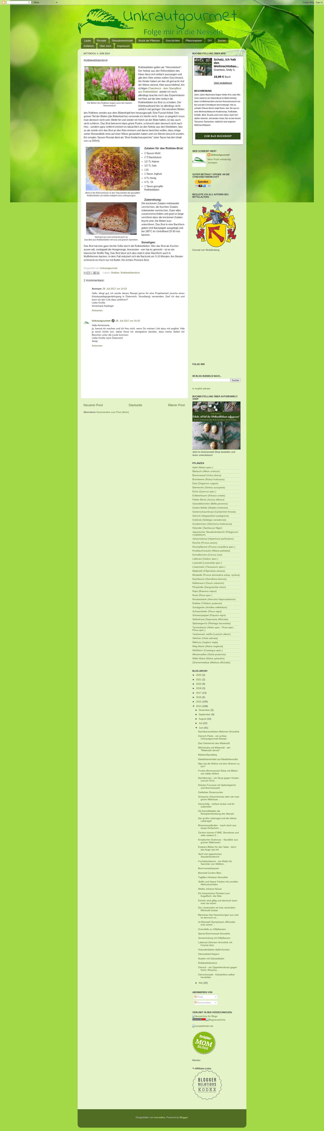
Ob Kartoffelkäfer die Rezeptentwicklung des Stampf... (217, 812)
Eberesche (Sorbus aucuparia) (208, 487)
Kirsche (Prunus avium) (204, 543)
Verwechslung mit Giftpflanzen (214, 938)
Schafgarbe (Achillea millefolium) (209, 607)
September (205, 714)
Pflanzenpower (194, 40)
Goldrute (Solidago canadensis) (209, 520)
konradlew (159, 1117)
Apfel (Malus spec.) (202, 467)
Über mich (105, 46)
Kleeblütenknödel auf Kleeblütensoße (218, 759)
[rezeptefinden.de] (202, 1026)
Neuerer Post (93, 405)
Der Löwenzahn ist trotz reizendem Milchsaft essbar (216, 909)
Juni (201, 728)
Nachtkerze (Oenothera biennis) (209, 579)
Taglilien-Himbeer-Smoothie (213, 877)
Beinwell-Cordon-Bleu (209, 873)
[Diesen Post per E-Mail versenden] (85, 273)
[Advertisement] (216, 307)
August (203, 719)
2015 (199, 701)
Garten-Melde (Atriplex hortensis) (210, 507)
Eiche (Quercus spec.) (204, 491)
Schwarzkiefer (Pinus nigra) (207, 611)
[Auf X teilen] (91, 273)
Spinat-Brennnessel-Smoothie (214, 933)
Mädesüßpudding (207, 754)
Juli (201, 723)
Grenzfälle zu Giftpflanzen (212, 929)
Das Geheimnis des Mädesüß (214, 743)
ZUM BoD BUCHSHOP (218, 136)
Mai (201, 983)
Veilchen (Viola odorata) (205, 638)
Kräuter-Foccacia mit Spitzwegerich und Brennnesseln (217, 786)
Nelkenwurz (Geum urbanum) (208, 583)
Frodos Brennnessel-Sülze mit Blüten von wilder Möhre (218, 772)
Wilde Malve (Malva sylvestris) (208, 658)
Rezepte (101, 40)
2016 (199, 697)
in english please (201, 388)
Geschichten (173, 40)
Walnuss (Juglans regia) (205, 642)
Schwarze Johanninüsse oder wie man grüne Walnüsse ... (218, 798)
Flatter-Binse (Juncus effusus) (208, 499)
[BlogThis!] (88, 273)
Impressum (123, 46)
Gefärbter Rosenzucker (210, 792)
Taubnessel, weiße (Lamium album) (211, 634)
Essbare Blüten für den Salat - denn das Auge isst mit (217, 848)
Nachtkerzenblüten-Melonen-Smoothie (218, 731)
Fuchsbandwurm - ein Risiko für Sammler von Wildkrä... (215, 862)
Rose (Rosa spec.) (202, 595)
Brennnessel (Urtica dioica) (206, 475)
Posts (199, 997)
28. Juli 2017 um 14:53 (114, 288)
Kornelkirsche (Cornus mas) (207, 555)
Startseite (135, 405)
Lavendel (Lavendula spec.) (207, 563)
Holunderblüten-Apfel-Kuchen (214, 949)
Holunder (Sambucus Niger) (207, 528)
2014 (199, 706)
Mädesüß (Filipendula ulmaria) (208, 571)
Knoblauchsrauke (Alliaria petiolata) (211, 550)
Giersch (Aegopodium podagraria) (210, 516)
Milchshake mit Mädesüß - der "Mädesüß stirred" (214, 749)
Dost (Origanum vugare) (205, 483)
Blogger (184, 1117)
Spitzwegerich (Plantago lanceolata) (211, 623)
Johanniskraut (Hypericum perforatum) (213, 539)
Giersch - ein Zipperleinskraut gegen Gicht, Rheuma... (217, 968)
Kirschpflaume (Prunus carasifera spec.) (213, 547)
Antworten (97, 310)
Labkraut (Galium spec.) (205, 559)
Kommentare (203, 1002)
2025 (199, 675)
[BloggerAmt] (215, 1020)
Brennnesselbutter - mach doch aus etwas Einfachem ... (217, 826)
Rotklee (115, 272)
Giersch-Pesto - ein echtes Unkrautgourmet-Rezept (212, 737)
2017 (199, 693)
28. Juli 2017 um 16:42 (128, 321)
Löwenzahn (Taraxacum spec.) (208, 567)
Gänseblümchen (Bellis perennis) (210, 503)
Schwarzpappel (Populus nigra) (209, 615)
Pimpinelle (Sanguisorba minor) (209, 587)
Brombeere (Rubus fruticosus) (208, 479)
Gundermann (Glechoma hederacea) (212, 524)
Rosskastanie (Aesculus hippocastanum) (214, 599)
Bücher (222, 40)
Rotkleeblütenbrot (130, 272)
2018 (199, 688)
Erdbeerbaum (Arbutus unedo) (208, 495)
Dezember (205, 710)
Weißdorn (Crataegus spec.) (207, 650)
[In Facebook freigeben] (95, 273)
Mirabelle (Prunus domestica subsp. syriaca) (216, 575)
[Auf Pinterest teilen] (98, 273)
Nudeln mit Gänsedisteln (211, 958)
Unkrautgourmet (101, 321)
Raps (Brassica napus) (204, 591)
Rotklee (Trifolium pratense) (207, 603)
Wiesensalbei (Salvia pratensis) (209, 654)
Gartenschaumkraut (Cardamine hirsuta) (214, 512)
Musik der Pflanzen (149, 40)
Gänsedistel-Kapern (208, 954)
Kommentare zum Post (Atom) (113, 412)
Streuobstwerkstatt (122, 40)
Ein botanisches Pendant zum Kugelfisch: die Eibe (214, 894)
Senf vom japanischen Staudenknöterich (210, 855)
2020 (199, 684)
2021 (199, 679)
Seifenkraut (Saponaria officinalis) (210, 619)
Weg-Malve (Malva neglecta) (207, 646)
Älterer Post (176, 405)
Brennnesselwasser (208, 868)
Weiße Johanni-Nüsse (210, 889)
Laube (87, 40)
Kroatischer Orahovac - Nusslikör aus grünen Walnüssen (218, 841)
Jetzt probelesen (223, 82)
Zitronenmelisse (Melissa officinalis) (211, 662)
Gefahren (89, 46)
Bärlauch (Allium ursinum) (206, 471)
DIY (210, 40)
